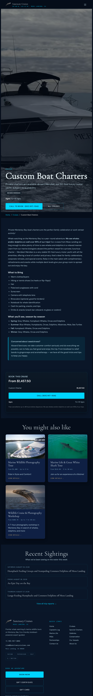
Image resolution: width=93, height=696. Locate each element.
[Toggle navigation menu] (85, 4)
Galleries (72, 633)
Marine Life (53, 633)
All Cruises (54, 206)
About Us (73, 644)
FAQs (51, 637)
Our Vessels (74, 640)
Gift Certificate (24, 682)
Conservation (74, 637)
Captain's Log (54, 630)
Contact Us (53, 644)
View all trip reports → (47, 603)
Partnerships (54, 640)
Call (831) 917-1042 (46, 396)
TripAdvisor (21, 654)
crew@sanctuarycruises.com (18, 645)
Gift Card (25, 690)
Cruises (15, 215)
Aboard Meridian (13, 193)
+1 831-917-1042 (13, 641)
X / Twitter (11, 658)
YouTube (10, 654)
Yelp (32, 654)
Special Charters (75, 630)
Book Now (24, 674)
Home (8, 215)
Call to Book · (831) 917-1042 (24, 206)
